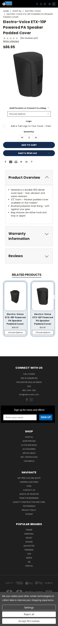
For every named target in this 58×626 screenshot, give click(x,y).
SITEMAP (29, 514)
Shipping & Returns (29, 482)
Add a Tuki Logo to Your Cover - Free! (31, 126)
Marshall (29, 533)
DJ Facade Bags (29, 445)
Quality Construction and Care (29, 502)
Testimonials (29, 506)
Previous (4, 297)
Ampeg (29, 558)
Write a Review (11, 41)
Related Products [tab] (26, 275)
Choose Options (15, 332)
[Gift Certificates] (44, 4)
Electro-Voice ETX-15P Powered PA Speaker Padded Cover (15, 319)
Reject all (29, 614)
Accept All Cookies (29, 621)
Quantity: (29, 131)
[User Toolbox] (41, 4)
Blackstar (29, 545)
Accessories (29, 449)
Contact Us (29, 490)
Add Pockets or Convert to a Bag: (29, 108)
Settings (29, 607)
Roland (29, 541)
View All (29, 566)
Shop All (29, 437)
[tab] (29, 177)
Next (55, 297)
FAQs (29, 486)
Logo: (29, 121)
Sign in (22, 494)
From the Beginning (29, 498)
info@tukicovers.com (29, 394)
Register (34, 494)
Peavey (29, 537)
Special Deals (29, 453)
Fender (29, 529)
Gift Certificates (29, 457)
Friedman (29, 550)
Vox (29, 554)
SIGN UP (46, 417)
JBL (29, 562)
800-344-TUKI (29, 390)
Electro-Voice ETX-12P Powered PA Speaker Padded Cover (42, 319)
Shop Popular (29, 441)
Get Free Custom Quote (29, 478)
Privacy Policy (29, 510)
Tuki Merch (29, 461)
